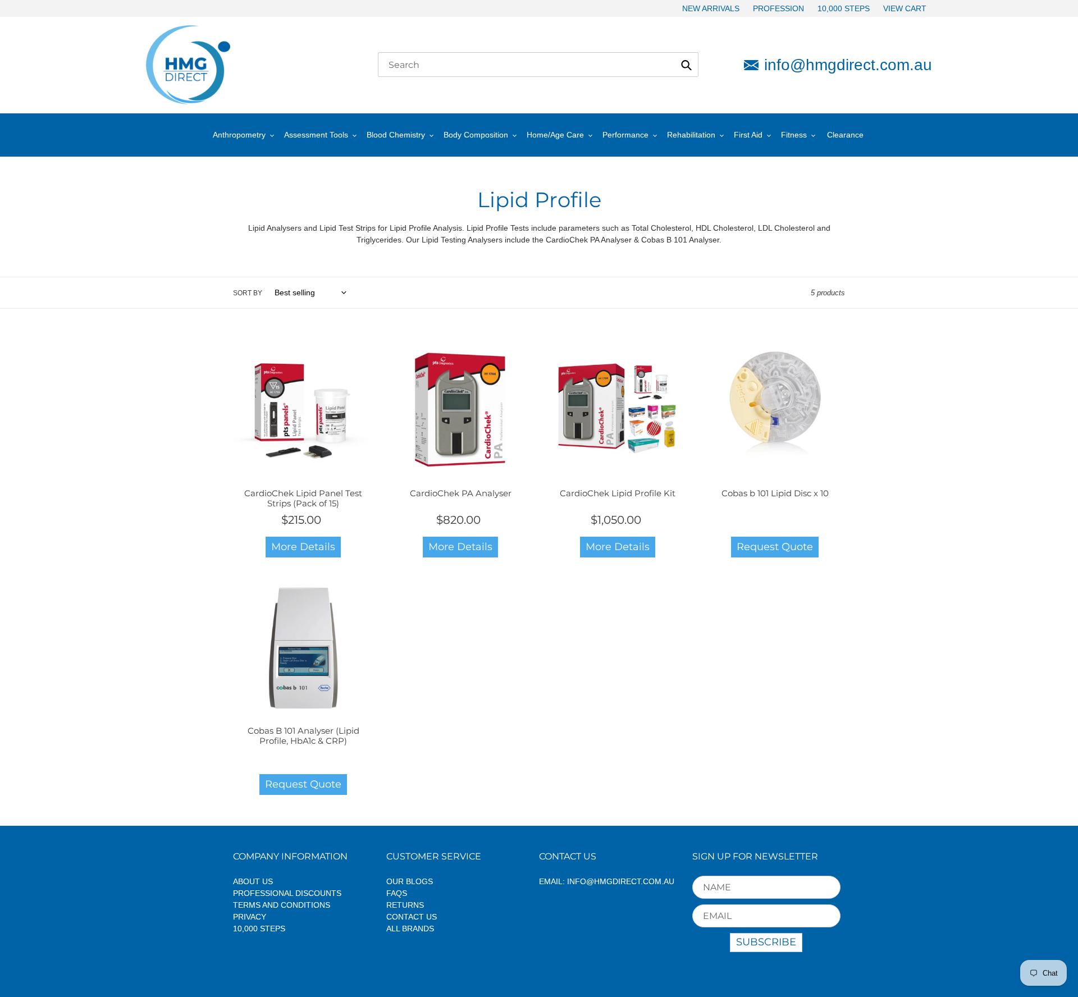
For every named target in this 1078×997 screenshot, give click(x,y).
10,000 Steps (259, 928)
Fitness (794, 134)
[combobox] (538, 64)
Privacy (249, 916)
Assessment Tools (316, 134)
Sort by (247, 293)
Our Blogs (409, 881)
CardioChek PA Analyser (460, 493)
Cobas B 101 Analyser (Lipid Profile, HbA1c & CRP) (303, 735)
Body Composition (476, 134)
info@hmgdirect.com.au (848, 65)
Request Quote (775, 547)
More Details (303, 547)
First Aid (748, 134)
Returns (405, 904)
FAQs (396, 893)
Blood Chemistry (396, 134)
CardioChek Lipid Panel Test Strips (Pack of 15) (303, 498)
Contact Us (411, 916)
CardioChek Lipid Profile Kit (617, 493)
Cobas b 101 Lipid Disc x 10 (775, 493)
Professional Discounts (287, 893)
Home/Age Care (555, 134)
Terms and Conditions (281, 904)
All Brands (410, 928)
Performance (625, 134)
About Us (253, 881)
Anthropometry (239, 134)
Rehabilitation (691, 134)
